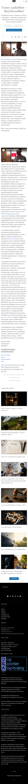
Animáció (12, 723)
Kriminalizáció (5, 697)
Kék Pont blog (5, 355)
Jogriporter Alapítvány (7, 643)
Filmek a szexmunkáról (7, 740)
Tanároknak (4, 682)
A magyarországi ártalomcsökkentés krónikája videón (11, 718)
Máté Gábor (12, 746)
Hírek (2, 609)
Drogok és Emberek (19, 727)
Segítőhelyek (5, 678)
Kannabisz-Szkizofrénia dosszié (10, 744)
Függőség (16, 26)
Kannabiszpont (15, 239)
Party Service (8, 317)
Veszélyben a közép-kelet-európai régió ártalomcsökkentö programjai (12, 761)
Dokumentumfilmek (7, 736)
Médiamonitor (20, 746)
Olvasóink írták (5, 617)
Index (3, 357)
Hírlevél (6, 587)
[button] (23, 1)
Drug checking (17, 701)
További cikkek (14, 578)
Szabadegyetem (21, 736)
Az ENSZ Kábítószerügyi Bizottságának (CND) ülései (13, 724)
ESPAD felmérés (11, 59)
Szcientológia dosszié (7, 758)
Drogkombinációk (6, 680)
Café (22, 735)
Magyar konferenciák (16, 380)
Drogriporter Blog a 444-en (9, 646)
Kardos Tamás (18, 25)
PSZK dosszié (5, 756)
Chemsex (8, 705)
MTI (2, 361)
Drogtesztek (17, 678)
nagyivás (22, 101)
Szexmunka (20, 691)
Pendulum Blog (5, 648)
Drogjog (11, 678)
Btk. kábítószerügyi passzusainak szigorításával (13, 214)
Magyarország (16, 377)
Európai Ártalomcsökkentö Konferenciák (13, 738)
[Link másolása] (12, 37)
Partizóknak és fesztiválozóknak (17, 682)
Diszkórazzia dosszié (7, 727)
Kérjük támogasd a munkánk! (14, 30)
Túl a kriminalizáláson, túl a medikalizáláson (13, 549)
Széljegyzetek (5, 615)
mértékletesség (15, 285)
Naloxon (13, 703)
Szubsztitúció (20, 703)
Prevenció (21, 26)
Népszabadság (5, 359)
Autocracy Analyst (6, 645)
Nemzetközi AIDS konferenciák (10, 748)
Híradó (15, 736)
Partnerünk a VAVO (7, 654)
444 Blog (3, 619)
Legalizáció (13, 697)
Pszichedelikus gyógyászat (8, 691)
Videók (3, 611)
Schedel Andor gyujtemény (17, 756)
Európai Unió (9, 688)
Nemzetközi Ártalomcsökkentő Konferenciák (14, 749)
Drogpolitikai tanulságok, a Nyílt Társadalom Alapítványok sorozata (11, 734)
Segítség (3, 683)
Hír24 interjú (5, 365)
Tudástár (3, 613)
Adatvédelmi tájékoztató (14, 776)
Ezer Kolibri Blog (6, 650)
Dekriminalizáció (14, 695)
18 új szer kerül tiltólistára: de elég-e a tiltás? (13, 505)
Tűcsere (3, 705)
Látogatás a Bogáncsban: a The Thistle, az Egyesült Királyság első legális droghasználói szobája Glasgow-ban (13, 481)
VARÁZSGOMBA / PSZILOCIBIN (11, 527)
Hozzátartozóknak (17, 680)
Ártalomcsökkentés (9, 26)
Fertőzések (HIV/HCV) (19, 688)
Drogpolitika (4, 695)
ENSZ (3, 688)
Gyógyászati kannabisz (13, 689)
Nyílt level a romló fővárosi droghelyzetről (13, 457)
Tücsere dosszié (18, 758)
